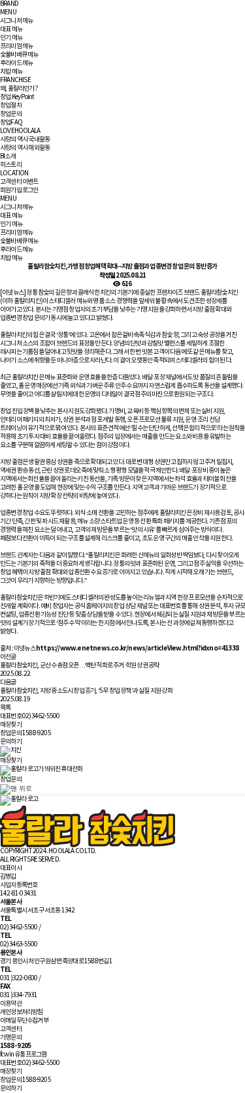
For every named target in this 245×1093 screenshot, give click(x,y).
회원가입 (11, 190)
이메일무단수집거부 (24, 1021)
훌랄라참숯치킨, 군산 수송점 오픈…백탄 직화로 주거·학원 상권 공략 (79, 665)
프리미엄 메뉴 (16, 46)
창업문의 (11, 114)
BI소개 (8, 156)
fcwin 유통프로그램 (23, 1054)
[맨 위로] (16, 789)
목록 (5, 708)
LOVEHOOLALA (20, 131)
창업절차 (11, 105)
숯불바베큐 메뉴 (19, 55)
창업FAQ (11, 122)
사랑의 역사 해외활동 (25, 148)
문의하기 (11, 742)
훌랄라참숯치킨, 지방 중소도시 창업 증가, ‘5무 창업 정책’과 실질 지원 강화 (86, 691)
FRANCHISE (15, 80)
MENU (8, 12)
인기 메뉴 (11, 38)
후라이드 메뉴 (16, 63)
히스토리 (11, 165)
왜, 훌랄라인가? (19, 89)
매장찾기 (11, 725)
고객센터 (11, 182)
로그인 (30, 190)
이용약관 (11, 1004)
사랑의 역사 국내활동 (25, 139)
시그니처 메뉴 (16, 21)
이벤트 (30, 182)
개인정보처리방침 (21, 1012)
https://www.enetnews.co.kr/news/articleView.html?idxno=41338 (137, 648)
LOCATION (14, 173)
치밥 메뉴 (11, 72)
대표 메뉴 (11, 29)
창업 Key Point (17, 97)
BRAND (9, 4)
